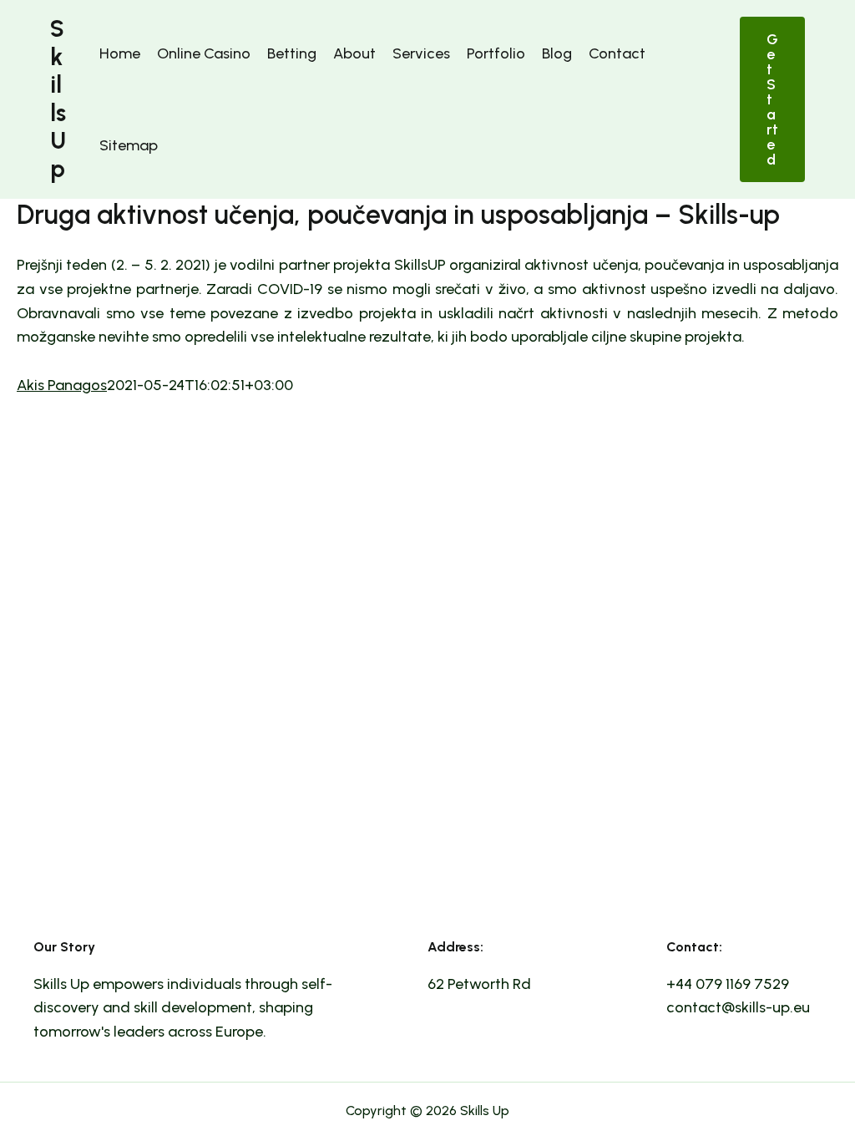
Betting (291, 53)
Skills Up (58, 98)
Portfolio (496, 53)
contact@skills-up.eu (738, 1007)
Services (421, 53)
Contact (617, 53)
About (354, 53)
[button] (772, 99)
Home (119, 53)
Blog (557, 53)
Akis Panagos (62, 385)
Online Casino (203, 53)
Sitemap (128, 145)
